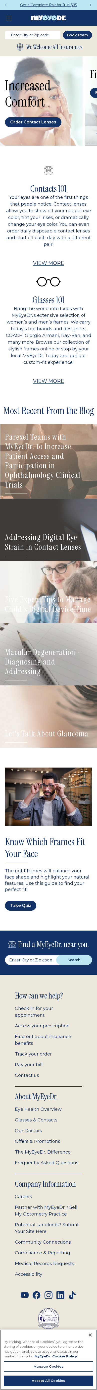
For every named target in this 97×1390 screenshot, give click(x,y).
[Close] (90, 1335)
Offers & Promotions (37, 1141)
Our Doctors (28, 1130)
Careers (23, 1196)
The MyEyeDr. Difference (43, 1152)
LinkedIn (60, 1295)
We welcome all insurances (54, 47)
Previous (6, 4)
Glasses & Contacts (36, 1120)
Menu (10, 18)
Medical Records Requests (44, 1263)
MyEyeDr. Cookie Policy (56, 1356)
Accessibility (28, 1274)
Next (90, 4)
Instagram (48, 1295)
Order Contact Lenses (33, 122)
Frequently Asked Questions (46, 1163)
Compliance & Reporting (42, 1253)
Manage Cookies (49, 1366)
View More (48, 263)
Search (74, 960)
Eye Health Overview (38, 1109)
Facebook (37, 1295)
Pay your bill (29, 1064)
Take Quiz (20, 905)
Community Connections (43, 1242)
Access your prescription (42, 1026)
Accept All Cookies (48, 1381)
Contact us (27, 1075)
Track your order (33, 1054)
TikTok (72, 1295)
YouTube (25, 1295)
